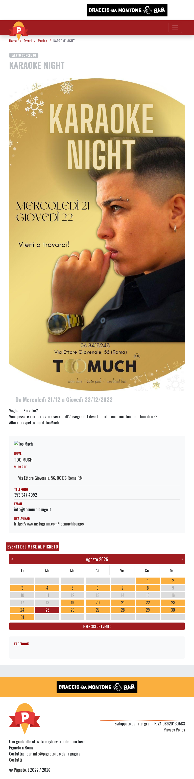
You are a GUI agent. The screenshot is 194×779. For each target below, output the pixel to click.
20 (97, 603)
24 (22, 610)
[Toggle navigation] (175, 28)
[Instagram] (172, 714)
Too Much (23, 459)
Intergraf (143, 724)
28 (123, 610)
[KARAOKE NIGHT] (97, 234)
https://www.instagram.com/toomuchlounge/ (49, 524)
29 (148, 610)
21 (123, 603)
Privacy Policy (174, 730)
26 (72, 610)
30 (173, 610)
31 (22, 617)
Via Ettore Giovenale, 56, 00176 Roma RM (50, 478)
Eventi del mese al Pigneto (32, 547)
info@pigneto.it (45, 754)
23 (173, 603)
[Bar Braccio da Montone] (127, 10)
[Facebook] (182, 714)
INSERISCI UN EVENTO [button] (97, 626)
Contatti (15, 760)
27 (98, 610)
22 (148, 603)
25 (47, 610)
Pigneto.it (21, 770)
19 (72, 603)
